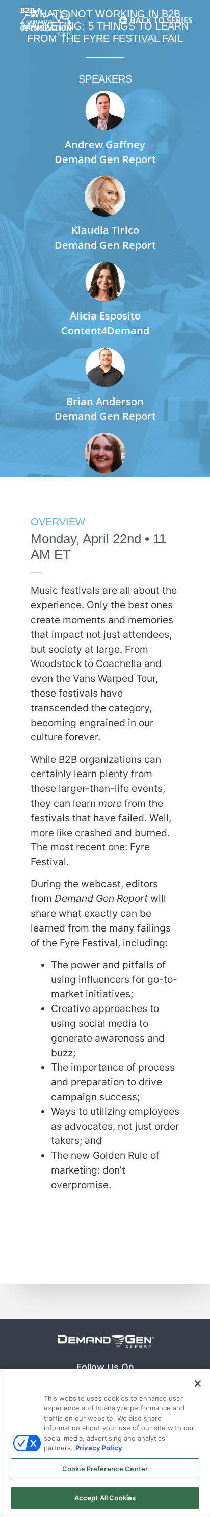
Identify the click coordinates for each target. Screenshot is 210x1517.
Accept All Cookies (105, 1498)
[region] (105, 1443)
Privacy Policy (98, 1448)
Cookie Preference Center (105, 1469)
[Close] (198, 1383)
